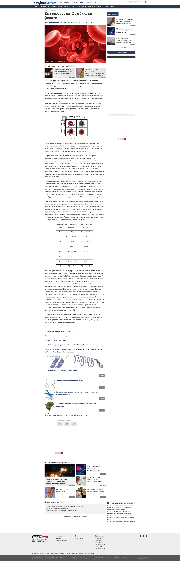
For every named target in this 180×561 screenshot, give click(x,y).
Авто (89, 3)
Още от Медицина (57, 462)
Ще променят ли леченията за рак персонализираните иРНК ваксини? (94, 480)
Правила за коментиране (99, 539)
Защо (99, 6)
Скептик (105, 6)
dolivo (111, 505)
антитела (55, 415)
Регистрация (79, 538)
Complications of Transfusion (55, 336)
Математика (52, 6)
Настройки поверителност (100, 547)
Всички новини (121, 52)
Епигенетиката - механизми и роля (61, 370)
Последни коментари (121, 503)
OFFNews (35, 553)
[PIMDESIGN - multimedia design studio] (141, 559)
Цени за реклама (61, 540)
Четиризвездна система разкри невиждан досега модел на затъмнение (62, 71)
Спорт (82, 3)
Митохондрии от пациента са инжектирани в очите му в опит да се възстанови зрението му (94, 73)
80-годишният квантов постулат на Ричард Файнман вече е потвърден (125, 31)
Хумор (112, 6)
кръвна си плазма (66, 415)
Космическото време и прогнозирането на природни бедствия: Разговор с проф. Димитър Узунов (124, 23)
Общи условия (100, 536)
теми (86, 415)
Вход (76, 536)
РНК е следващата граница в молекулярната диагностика (94, 469)
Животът (67, 6)
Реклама (58, 538)
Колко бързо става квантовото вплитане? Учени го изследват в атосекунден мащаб (120, 517)
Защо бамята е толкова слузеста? (125, 521)
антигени (48, 415)
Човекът (74, 6)
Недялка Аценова (51, 22)
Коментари (53, 502)
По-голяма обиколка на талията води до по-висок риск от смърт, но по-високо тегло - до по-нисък (96, 493)
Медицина (82, 6)
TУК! (66, 509)
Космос (36, 6)
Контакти (59, 536)
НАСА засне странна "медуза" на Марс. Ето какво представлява (124, 40)
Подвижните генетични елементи (69, 380)
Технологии (92, 6)
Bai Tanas (112, 521)
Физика (43, 6)
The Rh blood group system (55, 345)
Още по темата (52, 357)
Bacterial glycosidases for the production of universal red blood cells (70, 349)
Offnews (74, 3)
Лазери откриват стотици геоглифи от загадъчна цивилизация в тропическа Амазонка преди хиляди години (120, 507)
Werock (81, 553)
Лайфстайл (54, 553)
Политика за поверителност (100, 543)
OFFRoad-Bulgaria (71, 553)
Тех (94, 3)
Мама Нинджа (89, 553)
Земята (60, 6)
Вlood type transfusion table (55, 340)
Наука (66, 3)
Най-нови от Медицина (57, 66)
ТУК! (76, 511)
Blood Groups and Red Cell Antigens (58, 331)
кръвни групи (78, 415)
